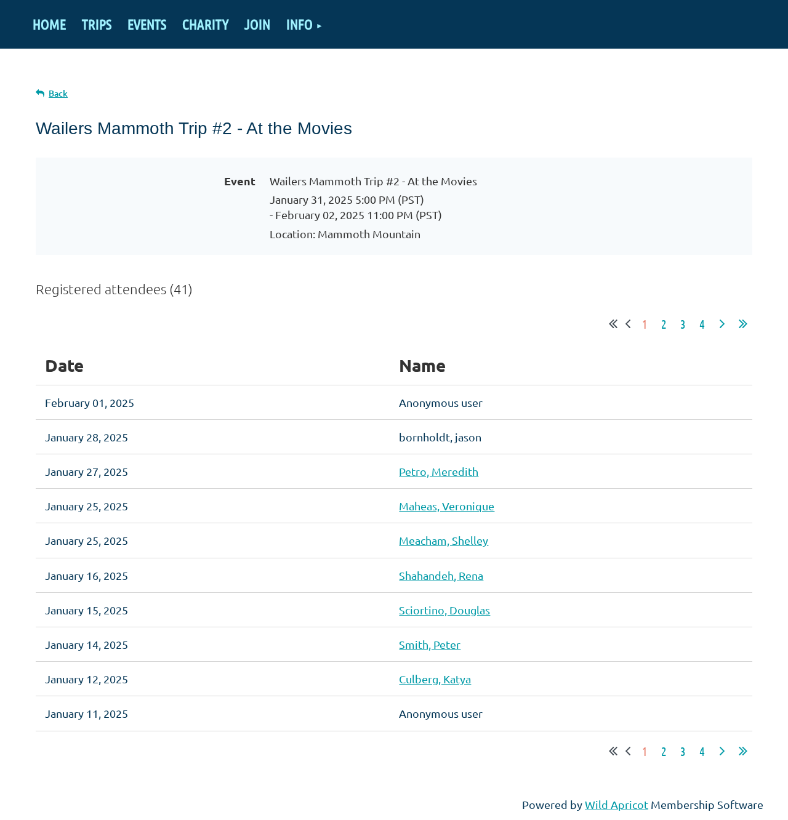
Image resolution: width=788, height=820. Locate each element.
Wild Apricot (616, 804)
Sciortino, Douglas (444, 609)
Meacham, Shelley (443, 540)
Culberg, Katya (435, 678)
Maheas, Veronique (446, 505)
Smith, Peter (429, 644)
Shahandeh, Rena (441, 575)
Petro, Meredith (438, 471)
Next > (722, 323)
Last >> (743, 323)
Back (58, 93)
